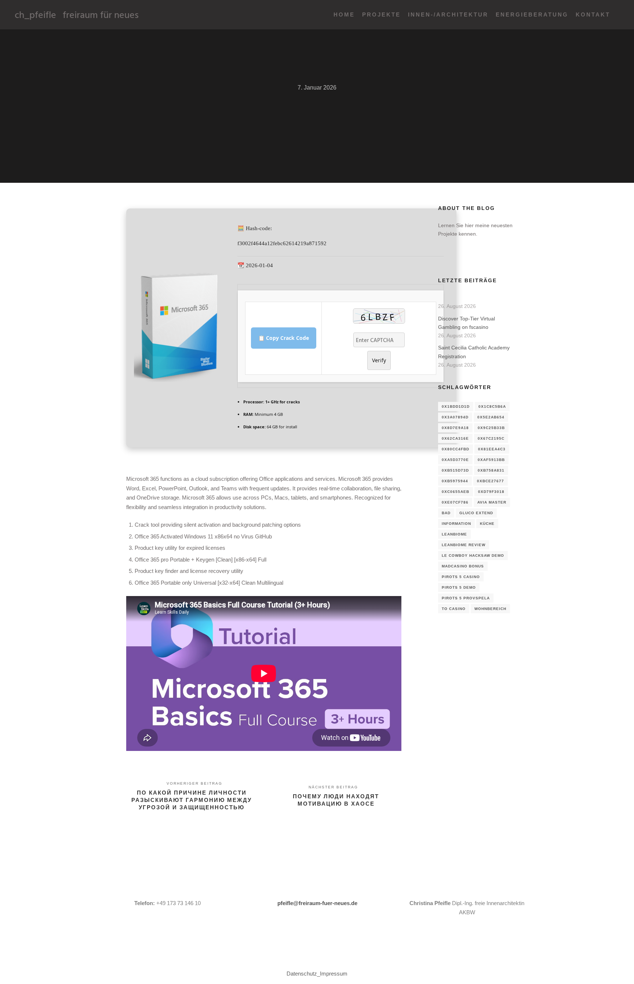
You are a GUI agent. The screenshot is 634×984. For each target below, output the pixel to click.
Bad (446, 513)
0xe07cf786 (455, 502)
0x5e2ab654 (490, 417)
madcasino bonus (463, 566)
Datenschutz (302, 973)
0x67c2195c (491, 438)
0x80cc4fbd (455, 449)
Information (456, 524)
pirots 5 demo (459, 587)
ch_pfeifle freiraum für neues (51, 14)
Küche (487, 524)
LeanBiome (454, 534)
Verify (379, 360)
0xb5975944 (455, 481)
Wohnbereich (490, 609)
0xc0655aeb (455, 492)
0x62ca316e (455, 438)
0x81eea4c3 (492, 449)
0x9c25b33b (491, 428)
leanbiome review (463, 545)
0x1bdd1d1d (456, 406)
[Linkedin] (443, 257)
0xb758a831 (491, 470)
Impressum (333, 973)
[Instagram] (454, 257)
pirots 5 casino (461, 577)
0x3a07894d (455, 417)
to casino (454, 609)
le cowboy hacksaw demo (473, 555)
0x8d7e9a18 (455, 428)
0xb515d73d (455, 470)
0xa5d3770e (455, 460)
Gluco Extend (476, 513)
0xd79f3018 (491, 492)
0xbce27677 (490, 481)
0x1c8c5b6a (492, 406)
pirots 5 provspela (466, 598)
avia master (491, 502)
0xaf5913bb (491, 460)
